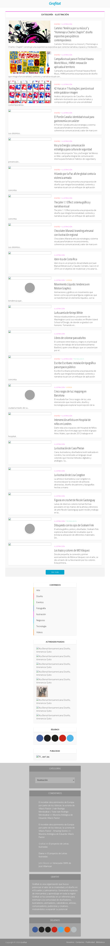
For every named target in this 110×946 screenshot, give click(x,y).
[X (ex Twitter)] (47, 738)
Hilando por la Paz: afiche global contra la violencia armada (75, 175)
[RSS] (67, 929)
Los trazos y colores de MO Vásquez (72, 550)
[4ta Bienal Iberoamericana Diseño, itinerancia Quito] (55, 650)
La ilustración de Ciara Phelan (69, 448)
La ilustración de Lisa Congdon (69, 475)
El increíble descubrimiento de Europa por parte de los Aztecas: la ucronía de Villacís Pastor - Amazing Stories (57, 827)
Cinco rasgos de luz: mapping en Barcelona (70, 393)
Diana (41, 853)
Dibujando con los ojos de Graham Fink (74, 525)
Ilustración (67, 24)
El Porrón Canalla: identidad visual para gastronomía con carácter (74, 119)
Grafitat (23, 942)
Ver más (55, 572)
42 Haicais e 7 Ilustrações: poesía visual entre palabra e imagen (74, 90)
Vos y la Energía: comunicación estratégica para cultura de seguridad (73, 147)
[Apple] (74, 929)
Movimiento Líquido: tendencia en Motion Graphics (72, 286)
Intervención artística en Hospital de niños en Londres (72, 422)
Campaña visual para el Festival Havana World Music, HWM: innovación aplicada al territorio (74, 63)
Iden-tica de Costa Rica (65, 259)
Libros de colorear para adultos (70, 338)
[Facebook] (39, 738)
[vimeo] (70, 738)
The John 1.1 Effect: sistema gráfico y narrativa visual (72, 204)
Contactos (80, 942)
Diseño (57, 24)
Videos (69, 280)
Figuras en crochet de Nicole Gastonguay (74, 500)
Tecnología (79, 359)
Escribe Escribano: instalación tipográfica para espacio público (75, 365)
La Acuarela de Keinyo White (68, 312)
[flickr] (55, 738)
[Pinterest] (62, 738)
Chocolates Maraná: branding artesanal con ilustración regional (74, 232)
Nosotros (70, 942)
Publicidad (90, 942)
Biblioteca (100, 942)
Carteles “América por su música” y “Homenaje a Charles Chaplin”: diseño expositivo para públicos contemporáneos (73, 34)
